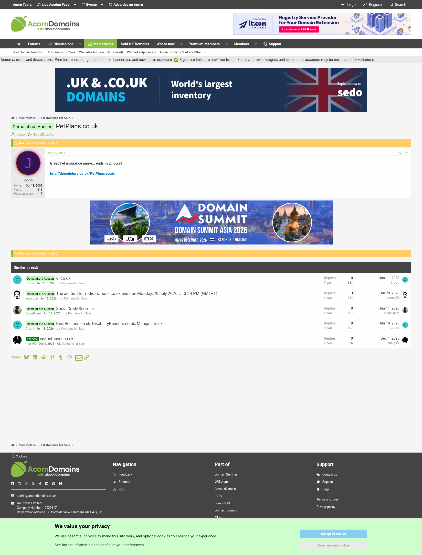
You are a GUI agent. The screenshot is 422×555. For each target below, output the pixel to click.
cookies (90, 535)
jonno (20, 134)
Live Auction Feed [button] (56, 4)
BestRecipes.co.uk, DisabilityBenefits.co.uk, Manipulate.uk (109, 323)
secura (30, 298)
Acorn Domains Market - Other (180, 52)
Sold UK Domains (135, 43)
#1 (407, 153)
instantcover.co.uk (57, 338)
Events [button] (91, 4)
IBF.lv (218, 496)
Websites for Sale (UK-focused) (101, 52)
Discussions (63, 43)
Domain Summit (226, 474)
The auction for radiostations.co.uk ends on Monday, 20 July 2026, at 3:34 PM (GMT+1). (137, 293)
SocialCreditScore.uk (75, 308)
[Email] (78, 358)
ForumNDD (222, 503)
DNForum (221, 481)
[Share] (400, 152)
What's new (166, 43)
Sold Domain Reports (27, 52)
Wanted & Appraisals (141, 52)
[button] (80, 43)
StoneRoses (33, 313)
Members (241, 43)
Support (275, 43)
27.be (218, 517)
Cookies (21, 456)
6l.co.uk (63, 278)
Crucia (30, 283)
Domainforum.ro (226, 510)
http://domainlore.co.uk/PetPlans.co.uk (82, 173)
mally (29, 343)
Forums (34, 43)
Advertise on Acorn (128, 4)
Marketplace (103, 43)
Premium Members (204, 43)
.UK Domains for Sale (60, 52)
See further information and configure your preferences (99, 544)
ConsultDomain (225, 489)
